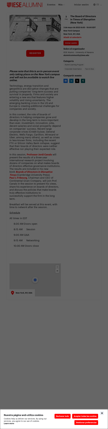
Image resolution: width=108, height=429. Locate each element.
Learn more (9, 423)
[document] (54, 419)
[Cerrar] (102, 413)
